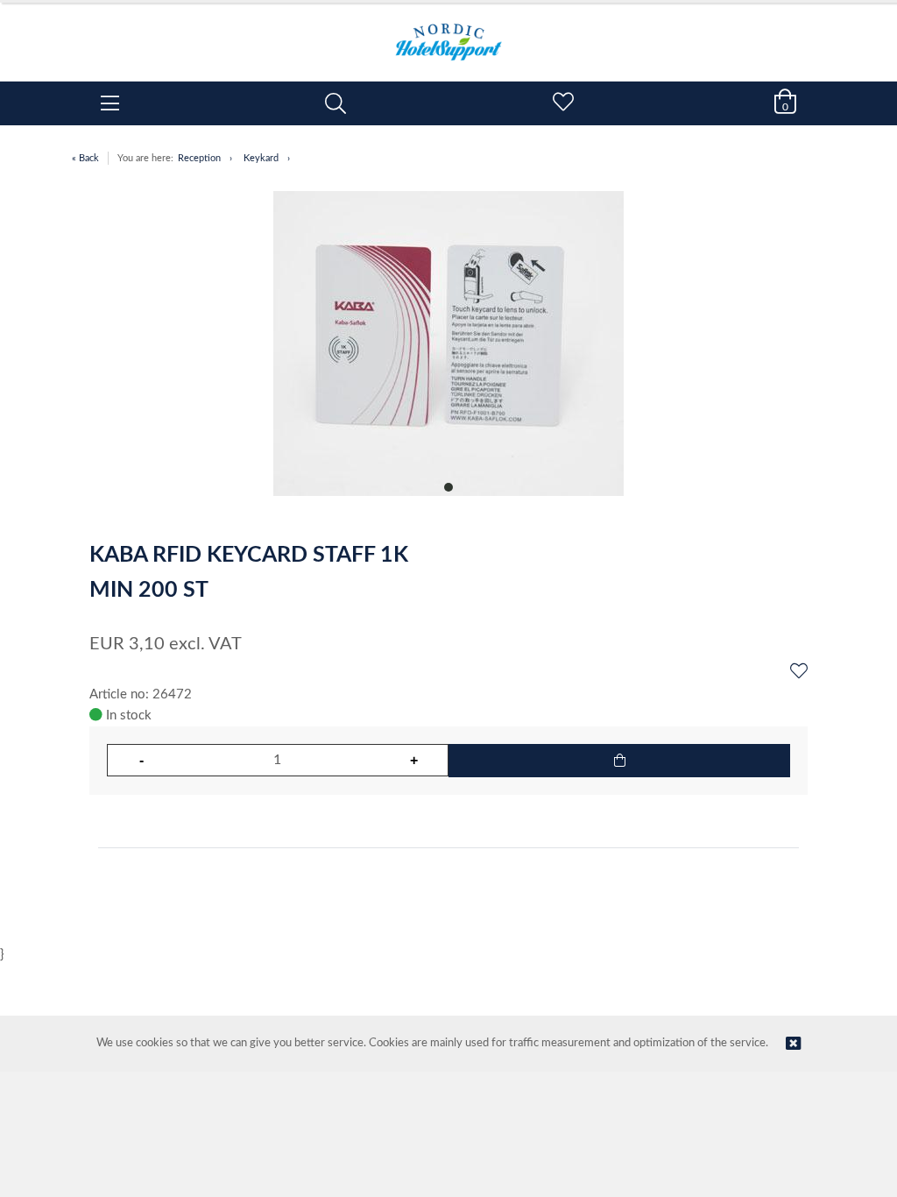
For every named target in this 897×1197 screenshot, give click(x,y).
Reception (199, 158)
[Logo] (448, 33)
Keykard (261, 158)
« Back (85, 158)
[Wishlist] (799, 672)
